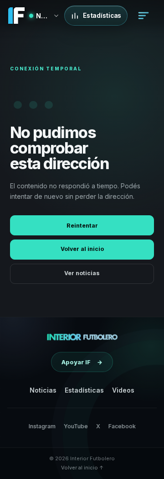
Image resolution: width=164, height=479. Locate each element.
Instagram (42, 426)
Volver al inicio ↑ (82, 467)
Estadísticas (84, 390)
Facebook (122, 426)
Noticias (43, 390)
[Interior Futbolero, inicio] (82, 337)
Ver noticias (82, 273)
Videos (123, 390)
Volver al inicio (82, 248)
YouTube (76, 426)
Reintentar (82, 225)
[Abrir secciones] (143, 15)
